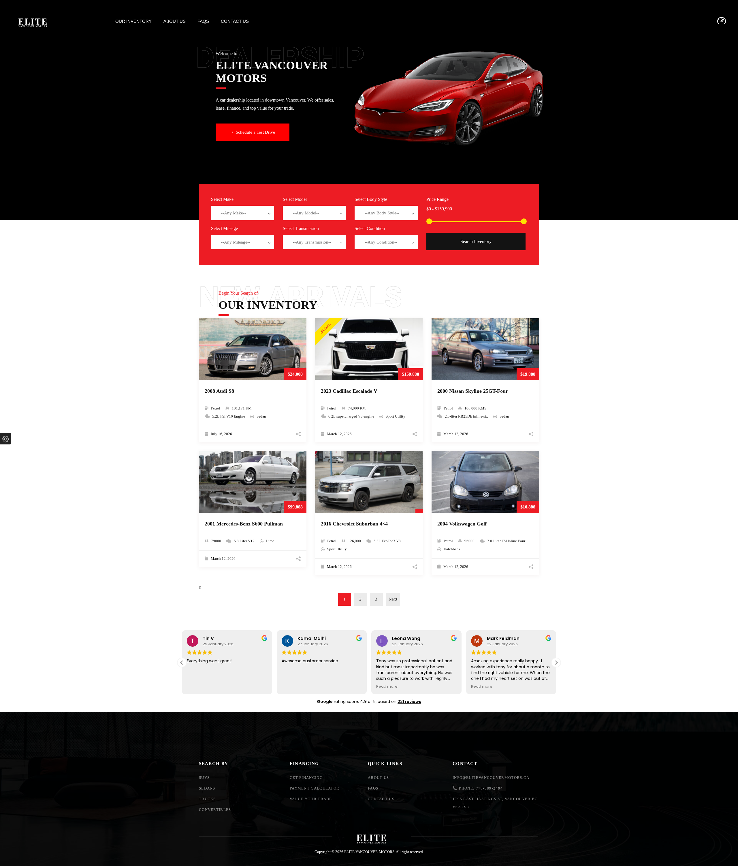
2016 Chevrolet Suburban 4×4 (354, 524)
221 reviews (409, 701)
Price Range (437, 199)
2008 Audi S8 (219, 391)
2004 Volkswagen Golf (462, 524)
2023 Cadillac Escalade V (349, 391)
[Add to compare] (299, 332)
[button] (252, 132)
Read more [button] (387, 686)
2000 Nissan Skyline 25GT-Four (472, 391)
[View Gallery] (299, 349)
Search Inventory (476, 241)
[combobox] (242, 213)
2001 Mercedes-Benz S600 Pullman (244, 524)
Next (393, 599)
